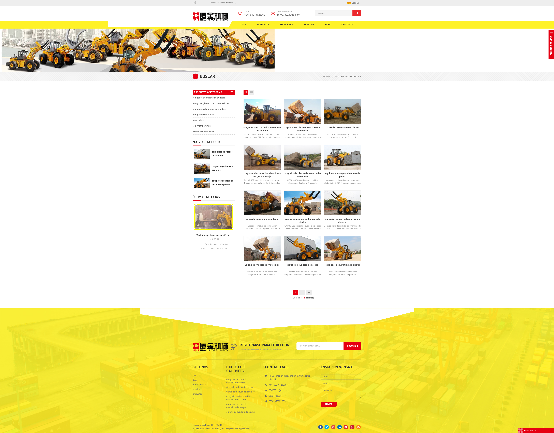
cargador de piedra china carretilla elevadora (302, 129)
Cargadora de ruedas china (239, 387)
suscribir (352, 346)
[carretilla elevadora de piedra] (342, 111)
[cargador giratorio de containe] (262, 203)
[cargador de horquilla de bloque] (342, 248)
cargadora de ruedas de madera (209, 109)
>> (309, 292)
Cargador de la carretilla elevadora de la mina (238, 398)
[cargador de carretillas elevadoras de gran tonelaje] (262, 157)
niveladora (198, 120)
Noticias (309, 24)
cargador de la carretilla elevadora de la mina (262, 129)
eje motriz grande (202, 126)
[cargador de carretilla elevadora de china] (342, 203)
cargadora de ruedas (203, 114)
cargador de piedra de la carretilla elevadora (302, 175)
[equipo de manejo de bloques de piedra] (342, 157)
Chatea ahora (530, 431)
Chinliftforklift (216, 425)
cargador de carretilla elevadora (209, 97)
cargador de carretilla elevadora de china (342, 221)
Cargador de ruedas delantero (241, 391)
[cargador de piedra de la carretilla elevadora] (302, 157)
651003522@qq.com (288, 15)
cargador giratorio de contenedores (211, 103)
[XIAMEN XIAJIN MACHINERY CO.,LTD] (210, 16)
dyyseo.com (244, 429)
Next (233, 225)
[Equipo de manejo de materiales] (262, 248)
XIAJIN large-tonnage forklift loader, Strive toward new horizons (213, 235)
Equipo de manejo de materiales (262, 265)
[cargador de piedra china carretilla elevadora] (302, 111)
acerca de (263, 24)
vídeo (327, 24)
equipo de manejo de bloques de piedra (222, 183)
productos (197, 394)
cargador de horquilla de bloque (342, 265)
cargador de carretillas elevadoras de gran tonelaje (262, 175)
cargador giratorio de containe (222, 168)
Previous (193, 225)
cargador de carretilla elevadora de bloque (236, 406)
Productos (286, 24)
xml (194, 375)
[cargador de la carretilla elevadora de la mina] (262, 111)
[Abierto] (551, 44)
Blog (195, 380)
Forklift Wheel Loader (203, 131)
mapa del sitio (199, 384)
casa (243, 24)
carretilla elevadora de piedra (343, 127)
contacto (347, 24)
